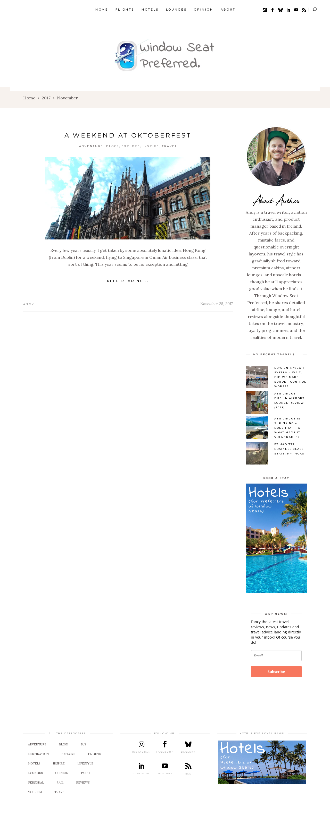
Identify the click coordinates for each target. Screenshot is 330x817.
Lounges (35, 773)
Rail (59, 782)
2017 (46, 97)
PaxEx (85, 773)
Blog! (112, 146)
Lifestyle (85, 763)
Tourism (35, 792)
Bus (83, 744)
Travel (169, 146)
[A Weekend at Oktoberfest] (127, 198)
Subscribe (276, 671)
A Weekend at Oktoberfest (128, 135)
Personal (36, 782)
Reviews (82, 782)
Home (29, 97)
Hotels (34, 763)
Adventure (91, 146)
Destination (38, 754)
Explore (130, 146)
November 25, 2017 (216, 303)
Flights (94, 754)
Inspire (151, 146)
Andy (28, 304)
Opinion (61, 773)
